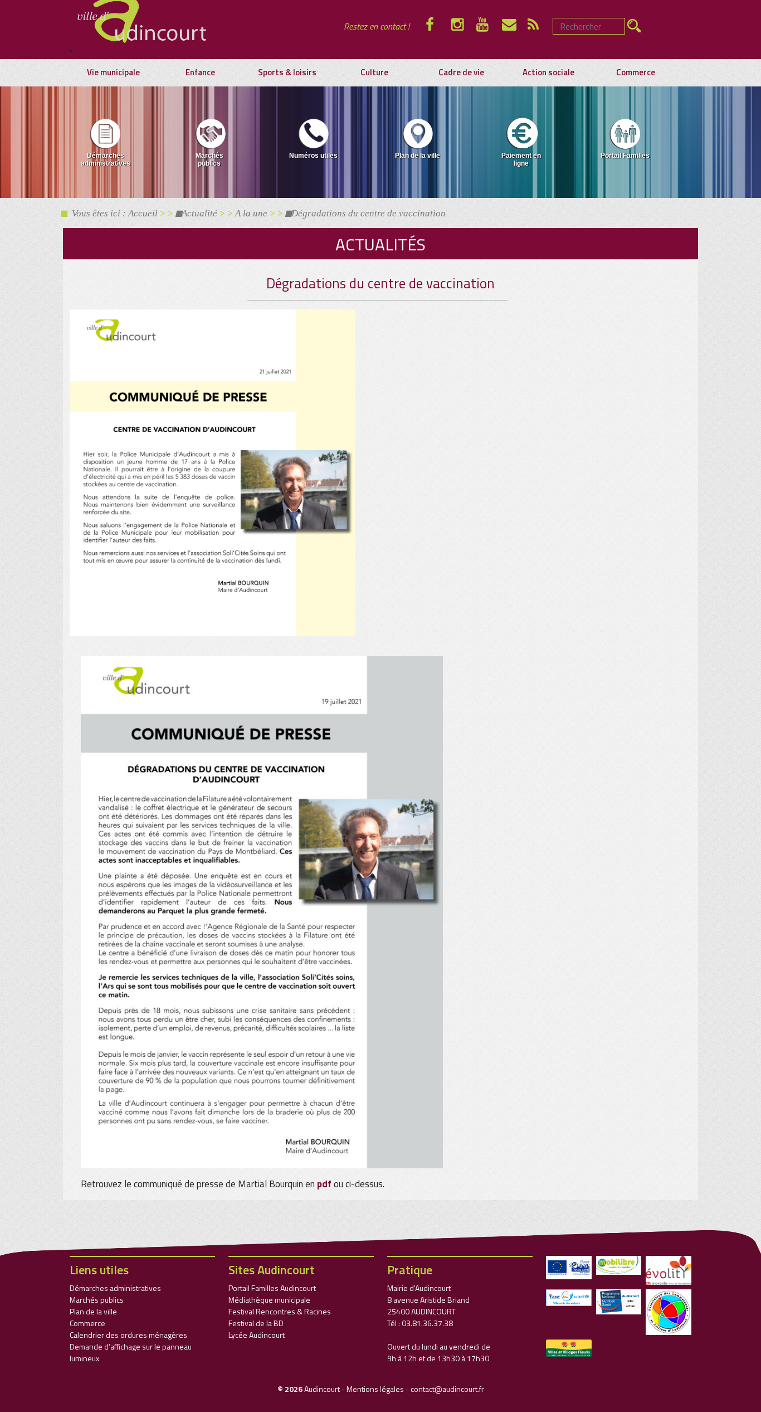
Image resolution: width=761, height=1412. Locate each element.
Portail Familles (625, 155)
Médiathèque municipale (269, 1299)
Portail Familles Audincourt (272, 1288)
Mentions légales (375, 1389)
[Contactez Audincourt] (515, 26)
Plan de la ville (417, 155)
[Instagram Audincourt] (464, 26)
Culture (374, 72)
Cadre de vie (461, 72)
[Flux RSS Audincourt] (540, 26)
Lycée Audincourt (256, 1335)
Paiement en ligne (521, 159)
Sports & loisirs (287, 72)
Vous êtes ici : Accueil (112, 213)
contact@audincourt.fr (447, 1389)
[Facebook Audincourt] (438, 26)
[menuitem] (105, 144)
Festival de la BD (256, 1323)
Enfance (200, 72)
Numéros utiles (313, 155)
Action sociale (548, 72)
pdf (324, 1184)
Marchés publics (209, 159)
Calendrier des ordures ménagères (128, 1335)
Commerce (635, 72)
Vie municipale (113, 72)
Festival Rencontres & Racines (279, 1311)
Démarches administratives (105, 159)
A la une (251, 213)
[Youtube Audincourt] (489, 26)
